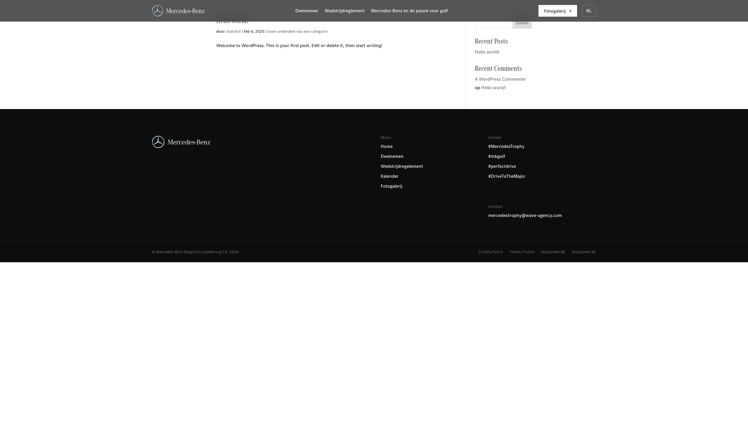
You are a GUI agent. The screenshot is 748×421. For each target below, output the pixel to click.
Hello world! (487, 52)
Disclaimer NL (584, 252)
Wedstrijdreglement (345, 11)
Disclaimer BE (553, 252)
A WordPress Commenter (500, 79)
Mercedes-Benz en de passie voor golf (409, 11)
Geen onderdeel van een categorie (297, 31)
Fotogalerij (555, 11)
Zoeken (522, 23)
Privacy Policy (522, 252)
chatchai (233, 31)
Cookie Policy (491, 252)
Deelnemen (306, 11)
